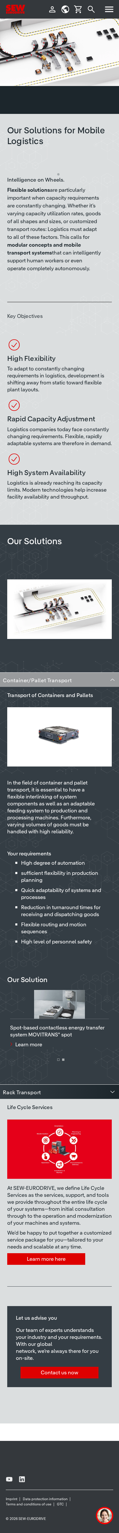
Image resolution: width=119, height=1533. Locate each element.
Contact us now (59, 1372)
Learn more (28, 1044)
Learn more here (46, 1259)
